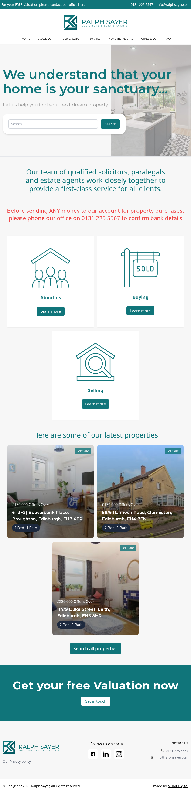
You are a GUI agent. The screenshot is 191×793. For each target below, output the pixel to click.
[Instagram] (119, 754)
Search (110, 123)
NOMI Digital (178, 786)
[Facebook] (93, 754)
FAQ (167, 38)
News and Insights (121, 38)
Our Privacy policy (17, 761)
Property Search (70, 38)
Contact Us (148, 38)
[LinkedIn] (106, 754)
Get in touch (95, 701)
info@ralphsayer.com (173, 4)
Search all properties (95, 648)
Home (26, 38)
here (81, 4)
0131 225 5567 (142, 4)
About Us (44, 38)
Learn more (50, 311)
